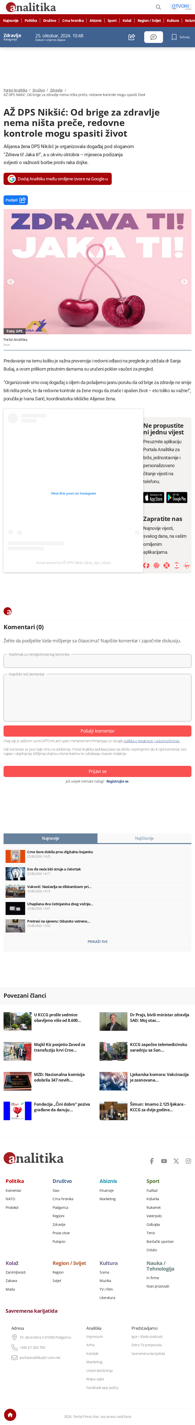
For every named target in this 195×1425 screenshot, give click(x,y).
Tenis (151, 1233)
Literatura (107, 1297)
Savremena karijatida (31, 1311)
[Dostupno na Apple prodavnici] (153, 497)
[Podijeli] (131, 37)
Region (58, 1272)
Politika (31, 20)
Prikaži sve (98, 941)
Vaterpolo (154, 1216)
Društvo (49, 20)
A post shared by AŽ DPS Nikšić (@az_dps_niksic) (73, 563)
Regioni (58, 1216)
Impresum (94, 1336)
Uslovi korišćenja (99, 1370)
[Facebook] (146, 565)
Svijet (57, 1280)
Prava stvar (61, 1233)
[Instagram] (156, 565)
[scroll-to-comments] (153, 37)
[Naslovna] (10, 1415)
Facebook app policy (102, 1387)
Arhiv (90, 1345)
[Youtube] (177, 565)
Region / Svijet (149, 20)
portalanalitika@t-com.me (40, 1357)
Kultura (173, 20)
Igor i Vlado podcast (147, 1336)
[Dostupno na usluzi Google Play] (176, 497)
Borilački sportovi (160, 1241)
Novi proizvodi (158, 1286)
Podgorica (60, 1207)
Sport (112, 20)
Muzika (105, 1280)
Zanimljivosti (16, 1272)
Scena (104, 1272)
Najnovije (11, 20)
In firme (153, 1278)
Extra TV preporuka (147, 1345)
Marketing (108, 1199)
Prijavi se (98, 771)
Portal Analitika (15, 90)
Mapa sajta (95, 1379)
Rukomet (154, 1207)
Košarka (153, 1199)
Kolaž (127, 20)
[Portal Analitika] (34, 1158)
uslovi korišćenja (167, 740)
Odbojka (153, 1224)
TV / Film (106, 1289)
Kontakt (92, 1353)
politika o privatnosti (138, 740)
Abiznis (96, 20)
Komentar (13, 1190)
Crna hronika (73, 20)
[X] (167, 565)
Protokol (12, 1207)
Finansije (107, 1190)
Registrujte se (117, 781)
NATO (10, 1199)
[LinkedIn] (187, 565)
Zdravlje (56, 90)
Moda (10, 1289)
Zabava (11, 1280)
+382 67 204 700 (32, 1347)
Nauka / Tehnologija (160, 1266)
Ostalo (152, 1250)
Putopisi (59, 1241)
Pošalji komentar (97, 731)
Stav (56, 1190)
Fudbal (152, 1190)
